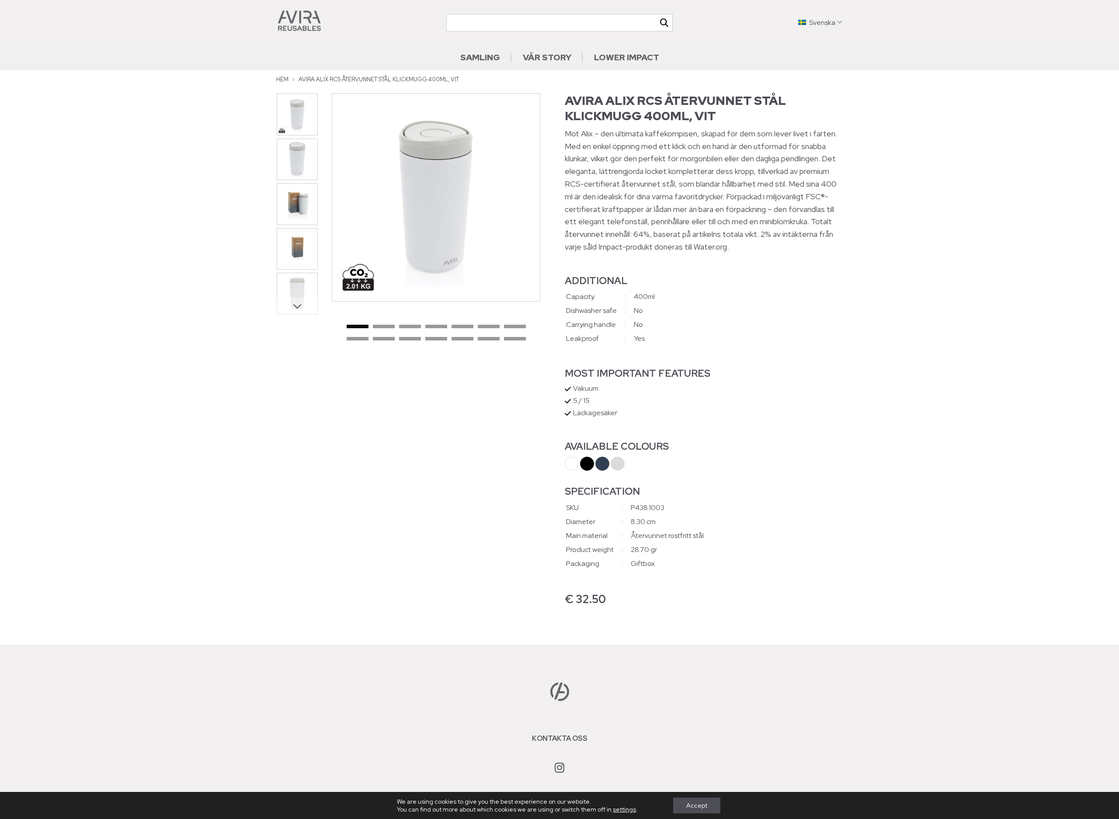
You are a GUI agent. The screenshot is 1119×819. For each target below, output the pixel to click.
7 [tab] (515, 327)
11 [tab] (436, 339)
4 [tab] (436, 327)
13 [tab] (489, 339)
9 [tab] (384, 339)
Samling (480, 57)
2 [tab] (384, 327)
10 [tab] (410, 339)
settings (624, 809)
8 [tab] (357, 339)
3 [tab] (410, 327)
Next (297, 306)
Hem (282, 79)
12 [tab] (462, 339)
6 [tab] (489, 327)
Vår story (547, 57)
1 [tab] (357, 327)
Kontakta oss (559, 738)
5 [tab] (462, 327)
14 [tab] (515, 339)
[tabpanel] (436, 197)
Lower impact (626, 57)
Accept (696, 805)
